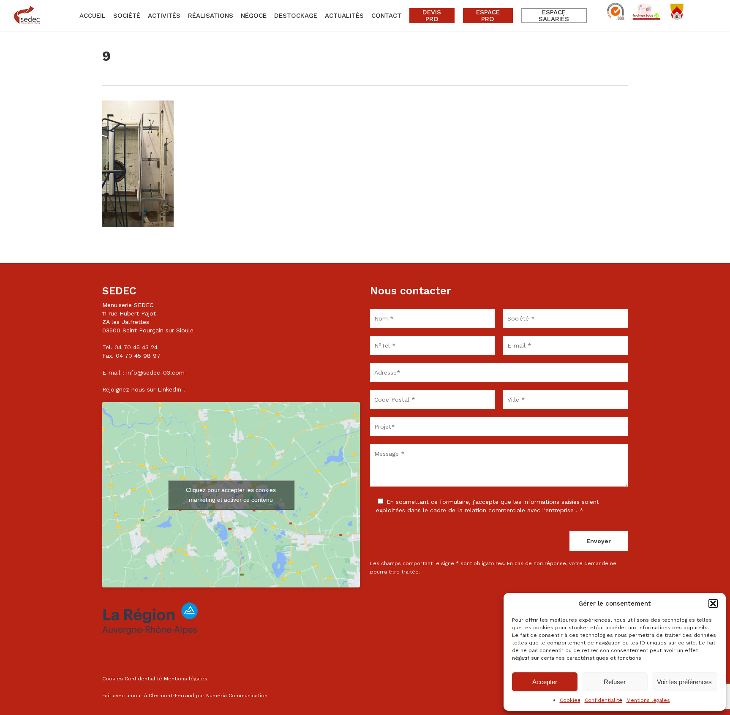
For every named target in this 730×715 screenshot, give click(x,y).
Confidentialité (603, 700)
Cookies (570, 700)
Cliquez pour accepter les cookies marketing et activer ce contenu (231, 495)
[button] (713, 603)
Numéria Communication (236, 696)
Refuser (615, 681)
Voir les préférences (684, 681)
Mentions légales (648, 700)
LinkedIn (169, 389)
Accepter (544, 681)
